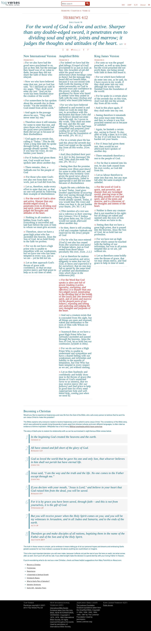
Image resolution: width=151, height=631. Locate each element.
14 (24, 232)
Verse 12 (86, 11)
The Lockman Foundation (86, 605)
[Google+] (88, 49)
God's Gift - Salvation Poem (36, 588)
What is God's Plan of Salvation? (38, 581)
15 (24, 246)
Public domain (108, 605)
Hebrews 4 (28, 60)
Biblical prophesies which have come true (86, 426)
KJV (136, 5)
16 (24, 263)
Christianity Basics (33, 578)
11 (24, 186)
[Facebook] (84, 49)
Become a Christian (34, 564)
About (142, 5)
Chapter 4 (76, 11)
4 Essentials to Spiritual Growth (38, 574)
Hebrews (65, 11)
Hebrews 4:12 (75, 17)
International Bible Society (59, 608)
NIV (123, 5)
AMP (129, 5)
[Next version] (125, 44)
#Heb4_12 (76, 50)
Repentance (31, 571)
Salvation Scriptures (34, 584)
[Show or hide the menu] (149, 5)
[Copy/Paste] (63, 49)
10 (24, 177)
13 (24, 217)
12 (24, 198)
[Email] (67, 49)
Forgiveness (31, 568)
